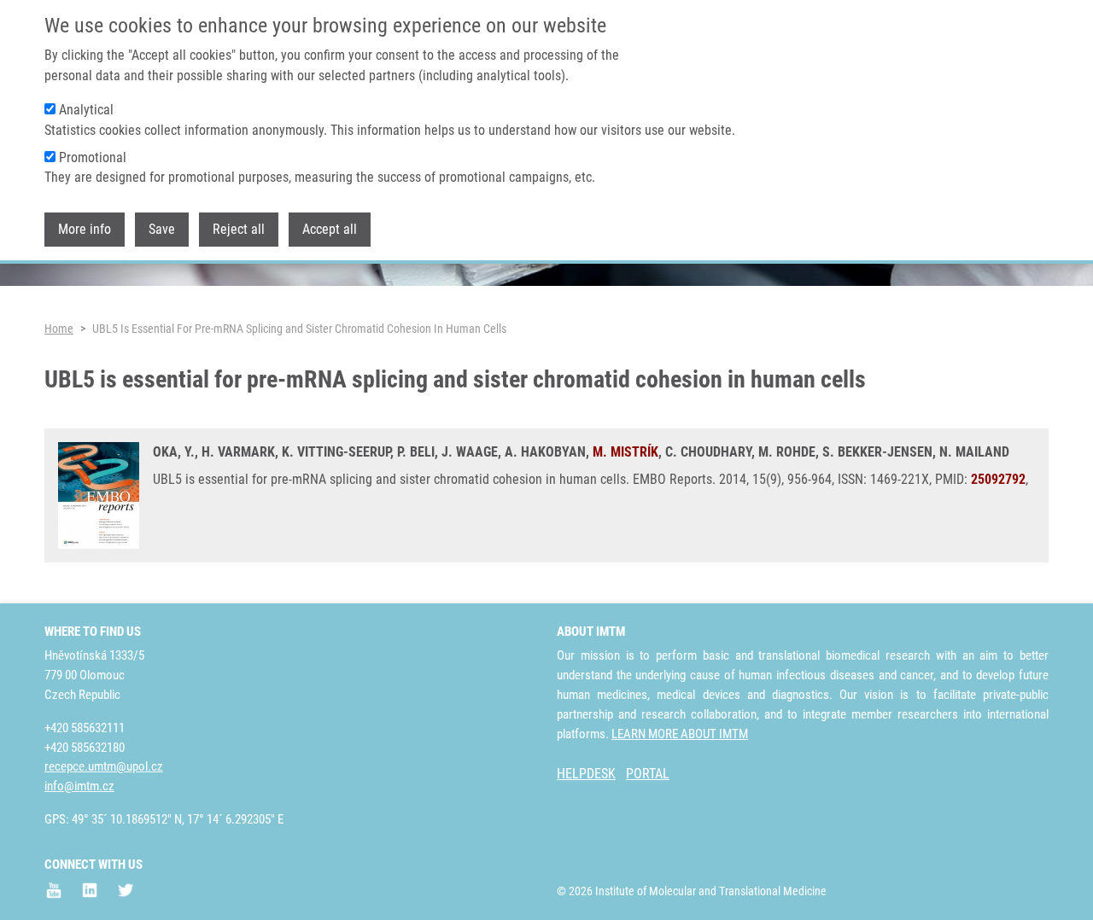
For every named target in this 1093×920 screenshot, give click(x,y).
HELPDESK (586, 774)
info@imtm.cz (79, 786)
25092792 (998, 479)
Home (58, 328)
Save (162, 229)
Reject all (239, 229)
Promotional (92, 157)
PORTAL (647, 774)
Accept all (329, 229)
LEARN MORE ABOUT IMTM (679, 734)
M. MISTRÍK (625, 452)
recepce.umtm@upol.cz (103, 766)
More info (84, 229)
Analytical (86, 110)
